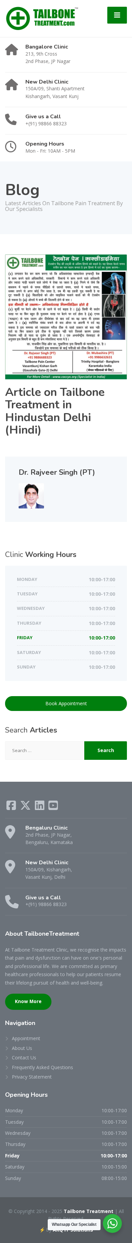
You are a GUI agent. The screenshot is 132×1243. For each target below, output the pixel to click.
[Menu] (117, 15)
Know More (28, 1001)
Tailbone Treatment (88, 1211)
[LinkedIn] (40, 807)
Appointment (26, 1038)
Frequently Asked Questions (42, 1067)
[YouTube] (53, 807)
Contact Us (24, 1057)
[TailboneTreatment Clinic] (41, 18)
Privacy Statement (32, 1077)
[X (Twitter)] (26, 807)
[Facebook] (11, 807)
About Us (22, 1048)
